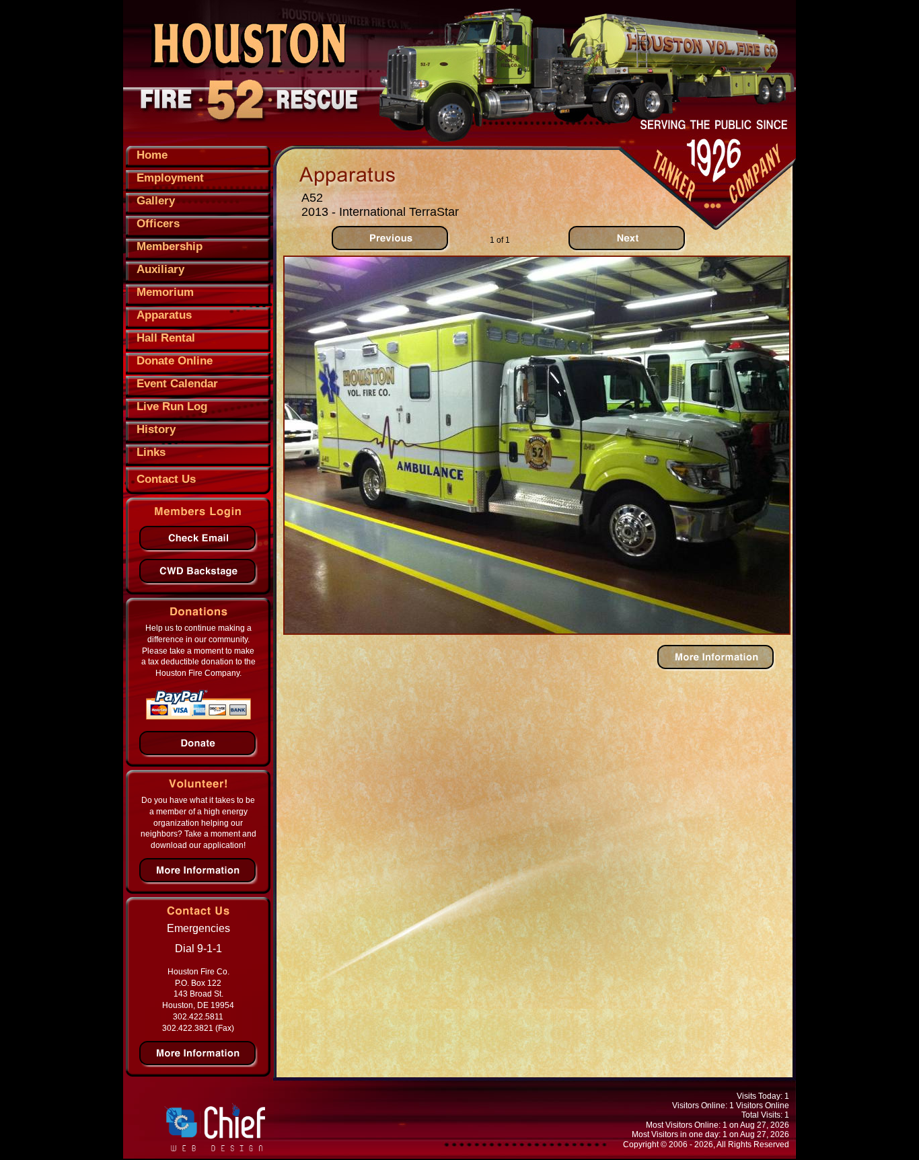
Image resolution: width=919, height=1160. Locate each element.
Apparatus (164, 315)
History (156, 429)
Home (152, 155)
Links (151, 452)
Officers (158, 223)
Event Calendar (177, 383)
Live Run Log (172, 406)
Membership (170, 246)
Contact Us (166, 479)
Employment (170, 177)
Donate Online (175, 360)
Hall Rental (166, 338)
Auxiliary (160, 269)
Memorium (165, 292)
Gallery (156, 200)
